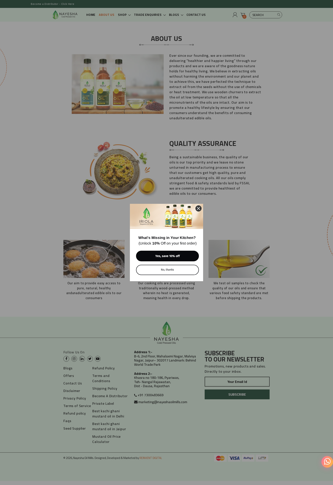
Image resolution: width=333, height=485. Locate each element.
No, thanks (167, 269)
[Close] (198, 208)
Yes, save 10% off (167, 256)
